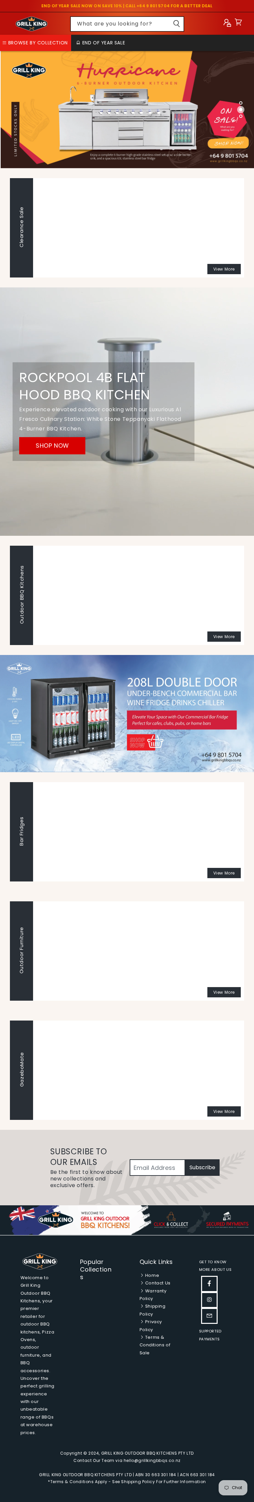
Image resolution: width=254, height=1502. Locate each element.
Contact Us (157, 1283)
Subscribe (202, 1167)
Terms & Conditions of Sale (155, 1345)
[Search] (176, 24)
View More (224, 269)
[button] (238, 23)
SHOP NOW (52, 445)
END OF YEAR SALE (103, 42)
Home (151, 1275)
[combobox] (127, 24)
